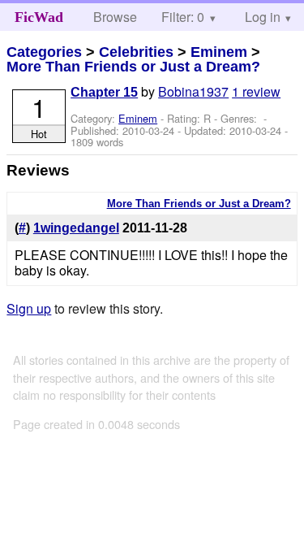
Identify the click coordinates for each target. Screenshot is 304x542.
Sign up (28, 308)
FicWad (39, 17)
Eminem (219, 52)
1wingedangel (76, 228)
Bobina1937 (193, 91)
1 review (256, 91)
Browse (115, 16)
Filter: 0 (182, 16)
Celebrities (136, 52)
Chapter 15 (104, 92)
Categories (44, 52)
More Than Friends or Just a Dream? (133, 67)
